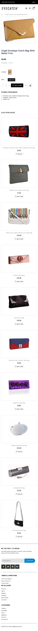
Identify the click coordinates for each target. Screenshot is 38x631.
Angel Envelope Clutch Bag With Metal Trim (18, 52)
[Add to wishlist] (26, 85)
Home (2, 14)
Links (33, 2)
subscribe (29, 560)
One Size (11, 80)
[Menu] (26, 8)
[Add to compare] (30, 85)
